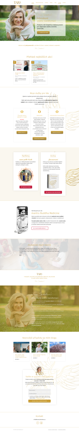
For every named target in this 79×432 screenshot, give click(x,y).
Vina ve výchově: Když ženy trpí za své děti (39, 355)
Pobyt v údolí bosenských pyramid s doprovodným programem (38, 74)
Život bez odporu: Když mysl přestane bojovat (56, 355)
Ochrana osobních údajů (52, 429)
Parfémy (46, 2)
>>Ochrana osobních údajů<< (40, 398)
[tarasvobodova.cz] (17, 2)
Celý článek (17, 359)
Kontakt (64, 2)
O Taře (59, 2)
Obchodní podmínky (62, 429)
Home (33, 2)
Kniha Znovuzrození (39, 2)
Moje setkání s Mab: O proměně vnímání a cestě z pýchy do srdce (20, 356)
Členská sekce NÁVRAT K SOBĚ (20, 73)
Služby (51, 2)
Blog (55, 2)
